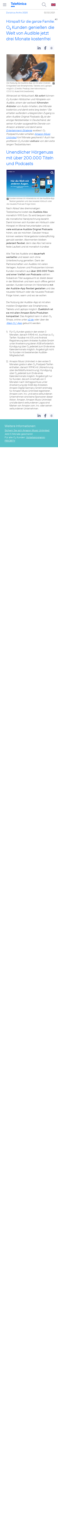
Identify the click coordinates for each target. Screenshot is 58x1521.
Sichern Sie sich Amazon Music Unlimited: (27, 430)
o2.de (31, 319)
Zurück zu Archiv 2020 (17, 12)
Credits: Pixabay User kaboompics (30, 88)
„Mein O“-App (14, 323)
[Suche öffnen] (44, 4)
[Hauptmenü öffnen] (4, 4)
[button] (39, 47)
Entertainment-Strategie (19, 130)
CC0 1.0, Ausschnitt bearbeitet (19, 91)
